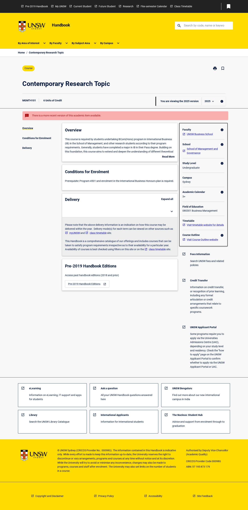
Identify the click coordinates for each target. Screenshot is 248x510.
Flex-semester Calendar (154, 6)
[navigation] (87, 284)
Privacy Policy (106, 496)
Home (21, 52)
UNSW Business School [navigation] (200, 134)
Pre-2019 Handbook (36, 6)
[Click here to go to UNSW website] (32, 27)
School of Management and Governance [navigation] (202, 150)
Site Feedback (205, 496)
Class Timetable (183, 6)
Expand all (167, 199)
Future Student (107, 6)
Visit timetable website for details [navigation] (205, 225)
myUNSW (74, 233)
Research (128, 6)
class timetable (98, 233)
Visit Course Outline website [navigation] (202, 239)
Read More (168, 157)
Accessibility (155, 496)
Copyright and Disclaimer (49, 496)
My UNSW (60, 6)
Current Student (83, 6)
